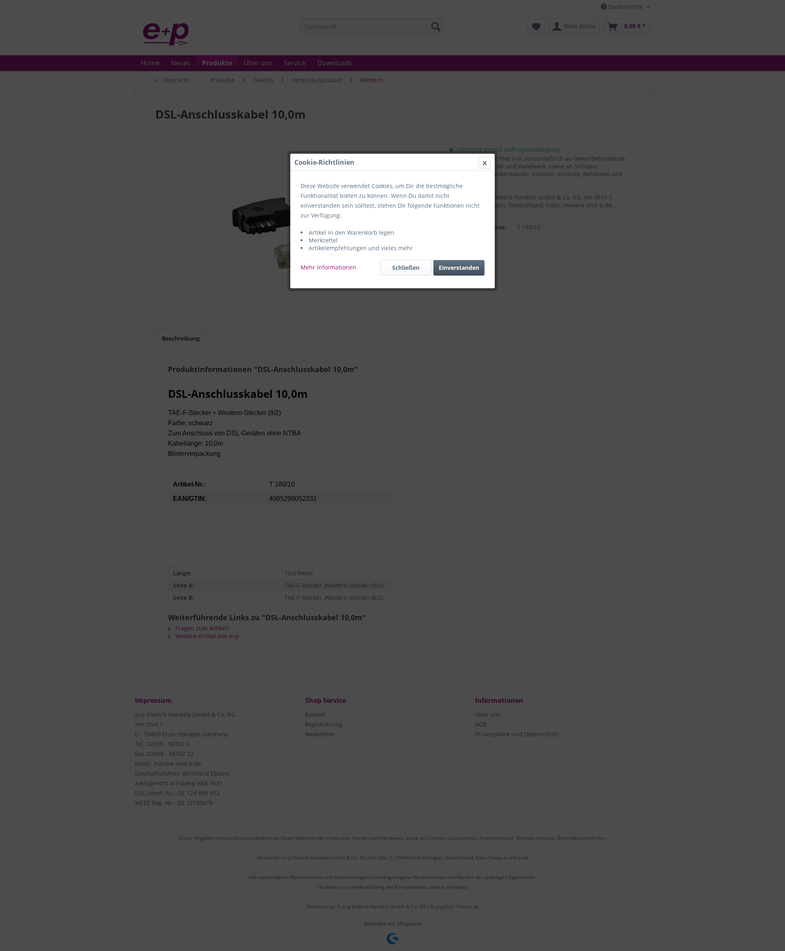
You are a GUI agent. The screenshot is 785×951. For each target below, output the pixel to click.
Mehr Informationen (328, 267)
